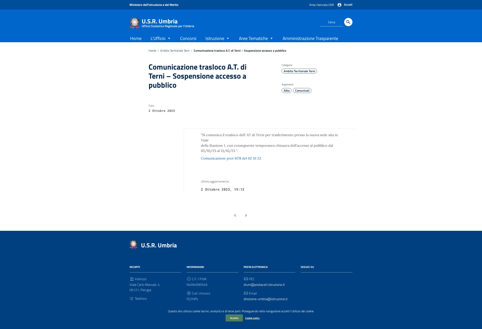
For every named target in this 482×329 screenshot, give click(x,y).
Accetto (234, 318)
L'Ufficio (158, 38)
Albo (287, 90)
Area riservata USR (321, 4)
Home (136, 38)
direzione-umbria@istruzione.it (266, 298)
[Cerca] (348, 22)
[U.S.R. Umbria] (135, 22)
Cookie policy (252, 318)
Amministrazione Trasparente (310, 38)
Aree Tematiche (253, 38)
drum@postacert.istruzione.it (264, 284)
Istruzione (214, 38)
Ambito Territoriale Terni (175, 50)
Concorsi (188, 38)
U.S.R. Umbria (168, 22)
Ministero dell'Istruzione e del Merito (154, 4)
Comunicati (302, 90)
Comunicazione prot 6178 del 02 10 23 (231, 158)
